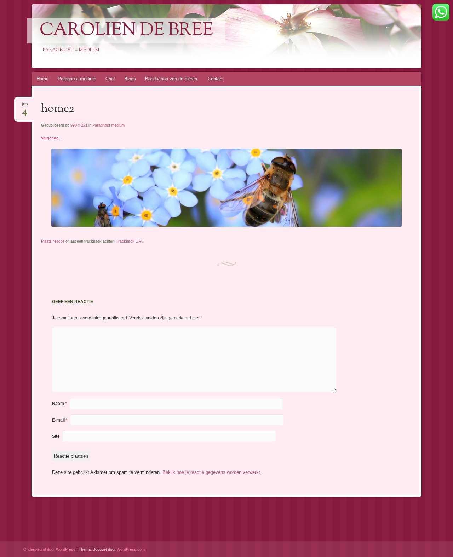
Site (56, 436)
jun (25, 106)
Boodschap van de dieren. (172, 78)
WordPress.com (131, 549)
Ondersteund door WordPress (49, 549)
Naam (59, 403)
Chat (110, 78)
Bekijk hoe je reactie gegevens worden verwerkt (211, 472)
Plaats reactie (52, 241)
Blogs (130, 78)
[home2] (226, 225)
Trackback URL (129, 241)
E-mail (60, 420)
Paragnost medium (77, 78)
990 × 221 (78, 125)
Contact (216, 78)
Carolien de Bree (126, 30)
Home (42, 78)
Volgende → (52, 138)
